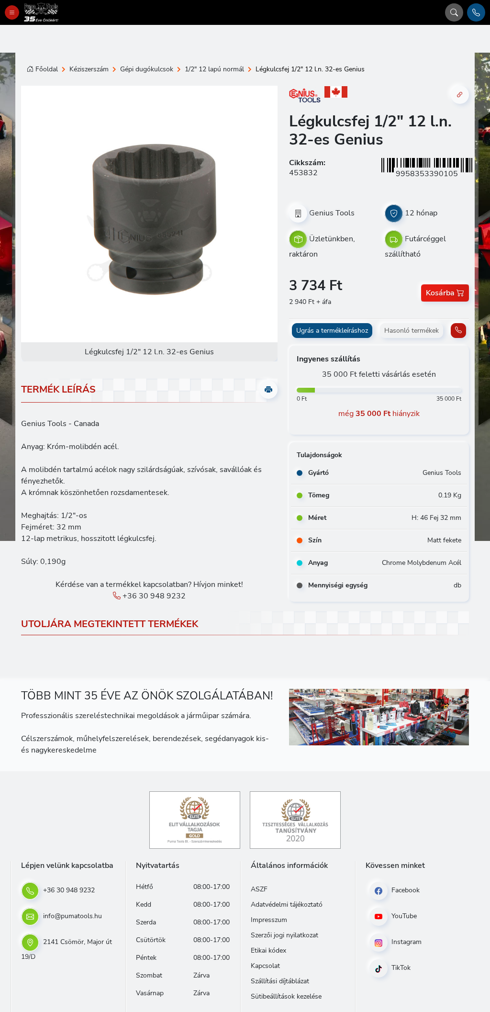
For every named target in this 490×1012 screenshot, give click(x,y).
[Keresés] (454, 12)
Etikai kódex (268, 950)
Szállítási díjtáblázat (280, 981)
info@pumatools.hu (71, 916)
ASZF (259, 889)
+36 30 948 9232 (153, 596)
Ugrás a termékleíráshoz (332, 330)
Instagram (406, 941)
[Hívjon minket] (458, 330)
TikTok (400, 967)
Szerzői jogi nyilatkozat (284, 935)
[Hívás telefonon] (476, 12)
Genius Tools (332, 213)
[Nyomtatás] (268, 390)
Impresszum (269, 919)
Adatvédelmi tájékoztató (287, 904)
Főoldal (46, 69)
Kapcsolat (265, 965)
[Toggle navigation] (12, 12)
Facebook (405, 890)
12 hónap (421, 213)
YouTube (403, 916)
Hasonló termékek (411, 330)
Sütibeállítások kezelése (286, 996)
